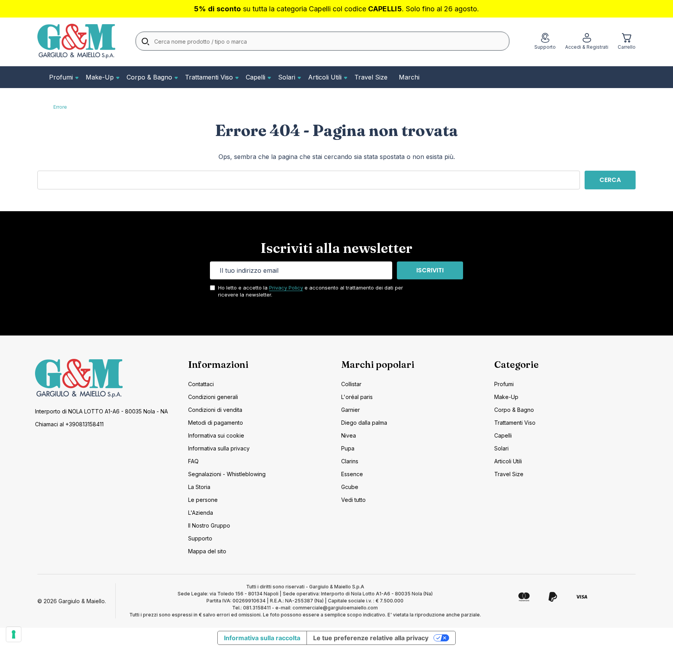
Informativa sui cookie (216, 435)
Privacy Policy (286, 287)
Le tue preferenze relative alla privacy (370, 638)
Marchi (409, 77)
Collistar (351, 384)
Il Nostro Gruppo (209, 525)
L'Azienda (200, 512)
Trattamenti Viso (209, 77)
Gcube (349, 487)
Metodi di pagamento (215, 422)
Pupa (347, 448)
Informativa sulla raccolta (262, 638)
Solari (286, 77)
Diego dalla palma (364, 422)
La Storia (199, 487)
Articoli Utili (325, 77)
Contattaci (201, 384)
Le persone (203, 499)
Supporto (200, 538)
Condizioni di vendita (215, 409)
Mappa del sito (207, 551)
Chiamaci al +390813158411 (69, 424)
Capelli (255, 77)
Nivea (348, 435)
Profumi (61, 77)
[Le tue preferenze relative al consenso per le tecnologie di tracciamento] (13, 634)
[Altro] (76, 77)
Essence (352, 474)
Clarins (349, 461)
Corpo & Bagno (149, 77)
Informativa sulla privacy (219, 448)
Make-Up (100, 77)
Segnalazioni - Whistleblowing (227, 474)
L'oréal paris (357, 397)
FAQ (193, 461)
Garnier (350, 409)
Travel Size (371, 77)
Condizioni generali (213, 397)
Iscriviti (430, 270)
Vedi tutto (353, 499)
